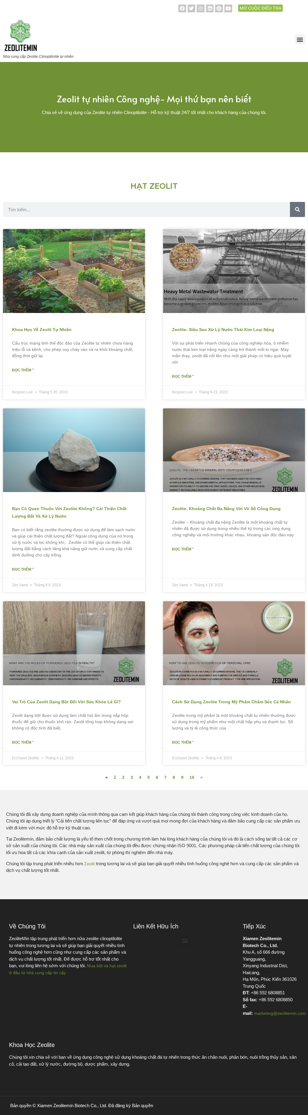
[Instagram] (201, 8)
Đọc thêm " (23, 370)
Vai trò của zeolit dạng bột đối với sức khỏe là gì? (66, 701)
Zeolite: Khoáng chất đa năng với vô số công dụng (226, 508)
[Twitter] (192, 8)
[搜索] (297, 209)
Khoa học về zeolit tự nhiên (42, 329)
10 (191, 777)
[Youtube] (228, 8)
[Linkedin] (210, 8)
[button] (300, 39)
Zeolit (89, 863)
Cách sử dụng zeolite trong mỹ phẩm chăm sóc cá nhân (231, 701)
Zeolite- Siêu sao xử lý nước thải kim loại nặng (223, 329)
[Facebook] (182, 8)
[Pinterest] (219, 8)
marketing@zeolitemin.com (280, 1013)
